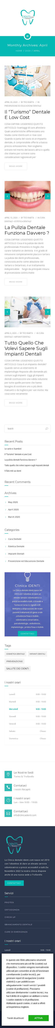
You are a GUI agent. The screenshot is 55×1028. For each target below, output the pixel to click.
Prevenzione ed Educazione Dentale (23, 105)
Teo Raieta (29, 102)
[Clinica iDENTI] (27, 17)
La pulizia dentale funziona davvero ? (27, 230)
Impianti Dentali (22, 336)
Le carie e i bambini (13, 448)
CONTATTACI (14, 883)
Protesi (9, 902)
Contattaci (27, 633)
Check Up (10, 917)
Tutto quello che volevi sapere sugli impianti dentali (26, 348)
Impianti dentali (37, 654)
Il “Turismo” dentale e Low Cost (27, 114)
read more (15, 166)
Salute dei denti (17, 668)
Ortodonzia (12, 910)
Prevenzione (14, 661)
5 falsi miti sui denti (13, 471)
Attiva (39, 1018)
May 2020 (13, 502)
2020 (28, 51)
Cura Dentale (14, 539)
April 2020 (13, 509)
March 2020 (14, 517)
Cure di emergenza (16, 932)
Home (19, 51)
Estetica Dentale (22, 221)
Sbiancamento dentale (18, 924)
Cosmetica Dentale (15, 654)
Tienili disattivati (15, 1018)
